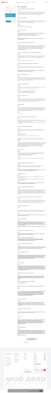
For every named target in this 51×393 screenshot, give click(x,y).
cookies (15, 390)
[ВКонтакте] (45, 358)
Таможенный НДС (20, 149)
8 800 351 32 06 (35, 359)
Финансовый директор (7, 365)
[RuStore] (30, 372)
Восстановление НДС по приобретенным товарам (25, 230)
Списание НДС (20, 316)
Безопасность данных (41, 383)
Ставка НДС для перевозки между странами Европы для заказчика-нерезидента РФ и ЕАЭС (31, 286)
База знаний (16, 362)
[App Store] (28, 372)
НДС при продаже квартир (22, 218)
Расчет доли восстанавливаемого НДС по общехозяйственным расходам (29, 52)
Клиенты (25, 360)
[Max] (45, 354)
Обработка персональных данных (31, 383)
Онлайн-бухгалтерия (7, 354)
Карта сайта (44, 383)
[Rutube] (45, 360)
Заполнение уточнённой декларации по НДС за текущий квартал (28, 63)
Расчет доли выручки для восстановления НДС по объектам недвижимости (30, 196)
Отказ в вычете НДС (21, 262)
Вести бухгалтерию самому (8, 353)
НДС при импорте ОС (21, 104)
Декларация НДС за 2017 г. (22, 173)
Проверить (8, 21)
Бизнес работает (28, 2)
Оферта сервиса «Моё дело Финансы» (20, 383)
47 (24, 342)
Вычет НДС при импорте (21, 327)
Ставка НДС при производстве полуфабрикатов (25, 243)
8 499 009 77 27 (35, 355)
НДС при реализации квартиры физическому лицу (26, 162)
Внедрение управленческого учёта (8, 364)
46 (22, 342)
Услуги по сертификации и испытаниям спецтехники (26, 8)
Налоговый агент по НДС (22, 299)
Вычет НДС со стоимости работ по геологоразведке (26, 186)
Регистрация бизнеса (17, 353)
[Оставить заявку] (44, 2)
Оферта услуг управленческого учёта (25, 383)
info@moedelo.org (36, 361)
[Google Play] (25, 372)
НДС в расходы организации (22, 17)
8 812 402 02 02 (35, 357)
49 (27, 342)
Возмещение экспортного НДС (22, 95)
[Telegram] (45, 356)
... (30, 342)
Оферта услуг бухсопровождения (14, 383)
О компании (25, 353)
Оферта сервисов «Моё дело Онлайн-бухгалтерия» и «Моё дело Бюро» (8, 384)
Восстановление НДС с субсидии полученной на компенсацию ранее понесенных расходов (31, 139)
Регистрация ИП (16, 354)
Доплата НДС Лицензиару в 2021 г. (23, 74)
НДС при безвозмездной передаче (23, 205)
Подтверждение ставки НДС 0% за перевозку (25, 126)
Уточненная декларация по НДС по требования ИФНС (26, 42)
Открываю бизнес (18, 2)
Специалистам (33, 2)
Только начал (23, 2)
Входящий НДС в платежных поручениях (24, 308)
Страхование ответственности (36, 383)
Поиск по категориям (9, 10)
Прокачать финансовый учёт (8, 363)
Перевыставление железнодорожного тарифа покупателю (27, 116)
